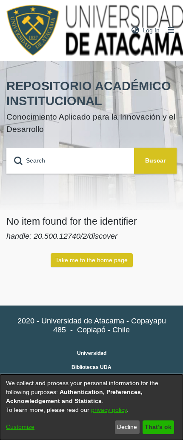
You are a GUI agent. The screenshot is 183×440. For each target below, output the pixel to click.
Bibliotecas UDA (91, 367)
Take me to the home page (91, 260)
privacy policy (109, 409)
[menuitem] (135, 30)
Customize (20, 426)
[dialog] (91, 407)
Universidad (91, 353)
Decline (127, 426)
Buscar (155, 160)
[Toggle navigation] (171, 30)
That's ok (158, 426)
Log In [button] (151, 30)
